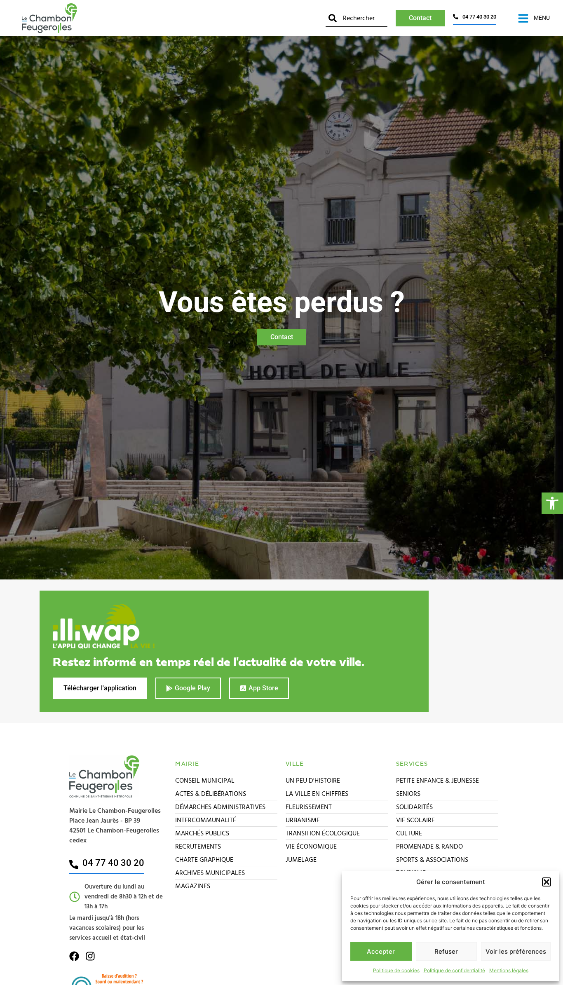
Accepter (381, 951)
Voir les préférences (516, 951)
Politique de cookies (396, 970)
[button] (552, 503)
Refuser (446, 951)
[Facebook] (74, 956)
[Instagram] (90, 956)
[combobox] (356, 18)
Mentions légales (508, 970)
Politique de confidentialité (454, 970)
